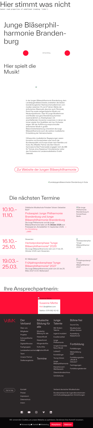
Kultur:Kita (41, 347)
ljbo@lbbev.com (50, 307)
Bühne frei (76, 320)
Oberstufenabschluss (61, 372)
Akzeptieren (56, 424)
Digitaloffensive (26, 344)
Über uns (23, 328)
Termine (42, 358)
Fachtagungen (75, 365)
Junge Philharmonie (58, 341)
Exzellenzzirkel (59, 337)
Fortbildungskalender (78, 368)
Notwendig (25, 424)
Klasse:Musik (42, 337)
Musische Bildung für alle (43, 323)
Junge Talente (57, 322)
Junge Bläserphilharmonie (60, 362)
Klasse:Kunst (42, 340)
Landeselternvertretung (29, 350)
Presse (23, 393)
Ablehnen (68, 424)
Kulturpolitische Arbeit (26, 339)
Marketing (44, 424)
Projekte (23, 335)
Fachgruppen (25, 347)
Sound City (74, 325)
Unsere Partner (26, 357)
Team (22, 354)
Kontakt (23, 389)
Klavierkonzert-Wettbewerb (59, 368)
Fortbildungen (75, 349)
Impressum (24, 396)
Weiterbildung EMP (75, 353)
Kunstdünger (58, 355)
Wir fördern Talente (57, 329)
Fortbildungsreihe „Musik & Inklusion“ (77, 359)
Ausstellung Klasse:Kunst (75, 335)
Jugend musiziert (59, 333)
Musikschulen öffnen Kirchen (76, 329)
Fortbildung (77, 344)
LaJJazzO (56, 351)
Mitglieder (24, 331)
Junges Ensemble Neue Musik (60, 347)
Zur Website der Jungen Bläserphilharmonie (46, 169)
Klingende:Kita (42, 343)
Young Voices (58, 358)
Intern (22, 403)
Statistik (35, 424)
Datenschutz (25, 399)
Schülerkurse (58, 376)
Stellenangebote (26, 360)
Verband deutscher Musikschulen (66, 389)
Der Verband (25, 322)
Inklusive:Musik (43, 350)
